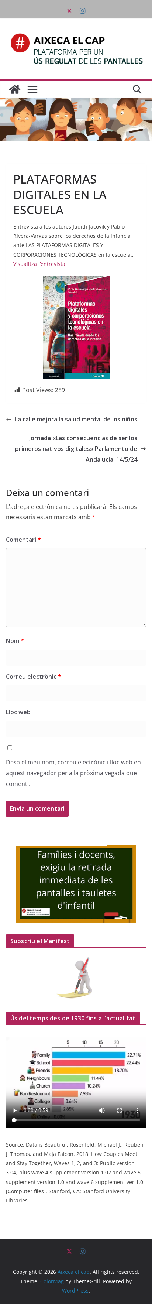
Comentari (23, 539)
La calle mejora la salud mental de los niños (76, 419)
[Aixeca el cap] (15, 89)
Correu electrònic (33, 676)
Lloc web (18, 712)
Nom (15, 641)
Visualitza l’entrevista (39, 263)
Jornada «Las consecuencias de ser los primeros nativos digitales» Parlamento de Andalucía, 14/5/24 (76, 448)
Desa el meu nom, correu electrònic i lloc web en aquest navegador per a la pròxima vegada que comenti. (73, 773)
